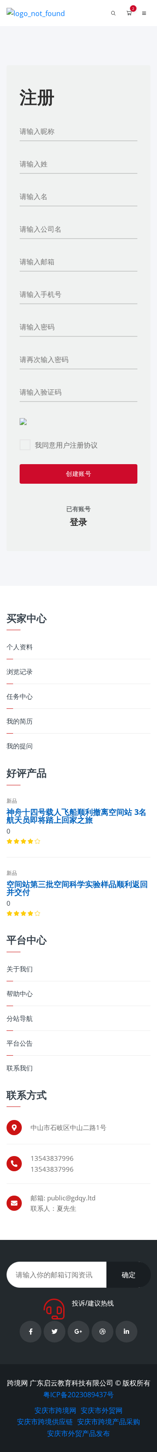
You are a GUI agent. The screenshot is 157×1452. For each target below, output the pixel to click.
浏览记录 (20, 671)
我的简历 (20, 721)
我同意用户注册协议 (66, 445)
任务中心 (20, 696)
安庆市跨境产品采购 (108, 1421)
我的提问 (20, 746)
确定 (129, 1274)
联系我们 (20, 1068)
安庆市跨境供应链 (45, 1421)
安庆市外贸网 (102, 1410)
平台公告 (20, 1043)
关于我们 (20, 969)
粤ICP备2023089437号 (78, 1394)
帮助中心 (20, 993)
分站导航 (20, 1018)
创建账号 (78, 473)
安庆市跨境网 (55, 1410)
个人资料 (20, 647)
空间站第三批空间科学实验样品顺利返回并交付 (77, 888)
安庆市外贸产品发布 (78, 1433)
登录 (78, 522)
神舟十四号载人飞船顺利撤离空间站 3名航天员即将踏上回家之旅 (77, 816)
